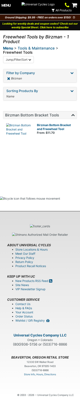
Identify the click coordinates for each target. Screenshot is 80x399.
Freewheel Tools (18, 52)
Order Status (24, 316)
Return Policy (24, 262)
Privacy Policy (24, 257)
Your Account (24, 312)
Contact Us (22, 304)
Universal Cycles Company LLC (40, 335)
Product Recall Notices (30, 266)
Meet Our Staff (25, 253)
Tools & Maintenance (36, 48)
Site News (22, 285)
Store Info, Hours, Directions (40, 374)
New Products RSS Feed (32, 281)
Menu (8, 48)
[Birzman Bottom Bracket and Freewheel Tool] (18, 135)
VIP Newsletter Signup (30, 289)
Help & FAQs (23, 308)
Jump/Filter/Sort (17, 59)
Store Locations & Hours (31, 249)
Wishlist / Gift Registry (30, 320)
